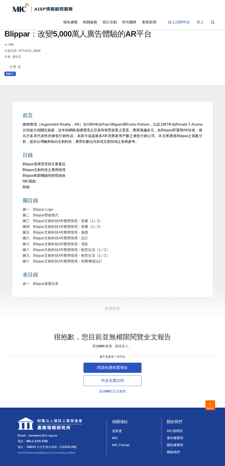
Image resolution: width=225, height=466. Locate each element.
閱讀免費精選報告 (112, 368)
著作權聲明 (175, 438)
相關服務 (90, 22)
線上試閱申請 (179, 22)
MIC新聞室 (175, 431)
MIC (115, 438)
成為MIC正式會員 (112, 391)
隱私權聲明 (175, 445)
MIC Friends (121, 445)
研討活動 (110, 22)
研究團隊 (129, 22)
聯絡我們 (173, 452)
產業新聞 (149, 22)
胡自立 (17, 56)
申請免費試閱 (112, 381)
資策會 (117, 431)
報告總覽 (70, 22)
